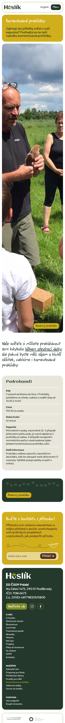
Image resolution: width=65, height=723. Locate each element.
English (44, 7)
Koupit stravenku (14, 704)
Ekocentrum (12, 624)
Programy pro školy (15, 672)
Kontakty (10, 657)
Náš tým (10, 641)
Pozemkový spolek (15, 631)
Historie (10, 637)
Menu (56, 7)
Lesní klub (11, 627)
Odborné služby (13, 685)
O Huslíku (10, 618)
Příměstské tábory (15, 675)
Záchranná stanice (14, 621)
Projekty (10, 644)
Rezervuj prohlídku (46, 326)
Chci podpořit (12, 700)
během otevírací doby (43, 349)
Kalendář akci (12, 669)
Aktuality (10, 634)
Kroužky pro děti (14, 679)
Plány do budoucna (15, 647)
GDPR (9, 654)
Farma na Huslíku (14, 688)
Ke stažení (11, 650)
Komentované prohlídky (17, 682)
